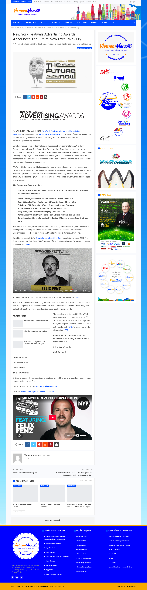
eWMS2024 (67, 2)
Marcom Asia (81, 541)
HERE (28, 244)
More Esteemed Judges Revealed (36, 320)
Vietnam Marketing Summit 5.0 (119, 541)
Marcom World (82, 549)
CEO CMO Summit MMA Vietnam (119, 545)
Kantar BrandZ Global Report (25, 473)
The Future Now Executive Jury (51, 134)
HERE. (78, 297)
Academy (46, 2)
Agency (94, 23)
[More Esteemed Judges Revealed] (18, 323)
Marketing (31, 23)
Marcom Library (82, 536)
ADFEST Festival (114, 549)
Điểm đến (89, 2)
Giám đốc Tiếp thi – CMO (53, 543)
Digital (44, 23)
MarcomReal (81, 554)
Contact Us (37, 2)
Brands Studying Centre (84, 567)
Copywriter (49, 570)
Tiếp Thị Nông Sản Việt (84, 558)
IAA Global (112, 562)
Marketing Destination (84, 562)
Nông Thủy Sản (79, 2)
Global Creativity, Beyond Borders (35, 331)
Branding (68, 23)
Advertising (81, 23)
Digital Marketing (51, 548)
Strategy (56, 23)
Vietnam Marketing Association (119, 536)
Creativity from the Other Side (48, 238)
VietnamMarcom (131, 586)
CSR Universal (81, 571)
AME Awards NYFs (56, 2)
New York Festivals (50, 131)
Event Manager (50, 561)
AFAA (111, 558)
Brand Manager (50, 552)
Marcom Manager (51, 565)
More (95, 2)
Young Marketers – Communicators (120, 567)
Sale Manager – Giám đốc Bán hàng (57, 556)
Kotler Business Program (54, 574)
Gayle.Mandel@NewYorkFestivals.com (37, 391)
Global (105, 23)
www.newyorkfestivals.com (46, 386)
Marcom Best (81, 545)
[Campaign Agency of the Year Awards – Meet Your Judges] (18, 344)
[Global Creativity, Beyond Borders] (18, 334)
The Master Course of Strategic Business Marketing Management (55, 538)
